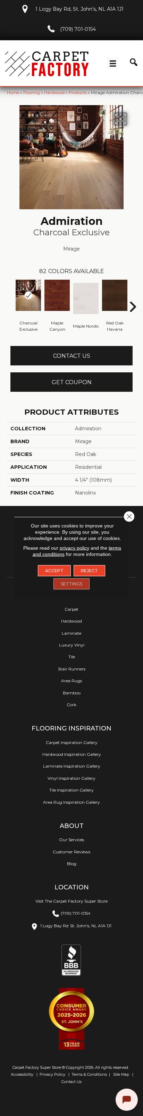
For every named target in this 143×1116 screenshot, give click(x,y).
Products (78, 92)
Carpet (71, 609)
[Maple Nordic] (86, 298)
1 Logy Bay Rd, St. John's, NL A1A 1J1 (79, 9)
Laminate (71, 633)
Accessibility (21, 1074)
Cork (71, 704)
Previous (10, 296)
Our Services (71, 839)
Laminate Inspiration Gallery (71, 766)
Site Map (121, 1074)
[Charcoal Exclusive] (28, 295)
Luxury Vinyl (71, 645)
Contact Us (71, 356)
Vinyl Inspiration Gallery (71, 778)
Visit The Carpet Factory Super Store (71, 901)
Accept (54, 570)
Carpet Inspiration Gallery (72, 742)
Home (13, 92)
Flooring (31, 92)
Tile (71, 656)
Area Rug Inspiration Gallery (71, 802)
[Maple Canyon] (57, 295)
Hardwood (54, 92)
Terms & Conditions (89, 1074)
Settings (71, 583)
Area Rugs (71, 680)
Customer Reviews (71, 851)
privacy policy (74, 548)
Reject (89, 570)
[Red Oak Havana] (114, 295)
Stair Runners (71, 668)
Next (132, 296)
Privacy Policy (52, 1074)
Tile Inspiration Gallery (71, 790)
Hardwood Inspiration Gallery (71, 754)
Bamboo (72, 692)
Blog (71, 863)
